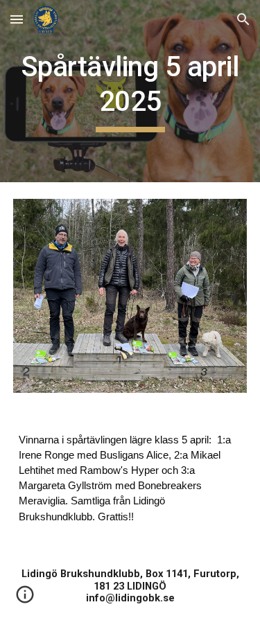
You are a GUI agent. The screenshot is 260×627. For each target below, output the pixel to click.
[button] (16, 19)
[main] (130, 91)
